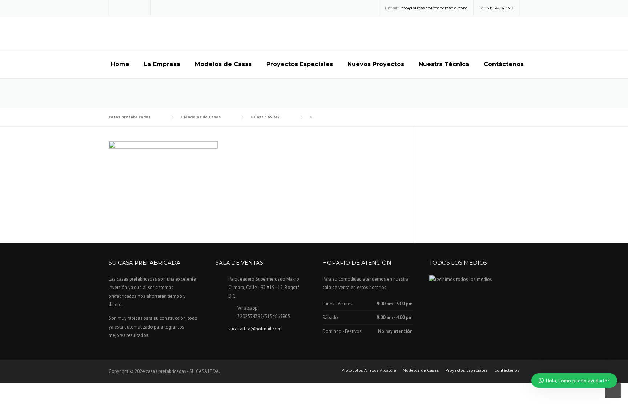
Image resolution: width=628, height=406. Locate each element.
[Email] (140, 7)
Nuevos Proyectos (375, 64)
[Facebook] (119, 7)
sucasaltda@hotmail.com (255, 329)
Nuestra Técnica (444, 64)
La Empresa (162, 64)
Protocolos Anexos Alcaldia (369, 370)
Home (120, 64)
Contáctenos (504, 64)
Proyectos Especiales (299, 64)
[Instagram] (130, 7)
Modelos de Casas (223, 64)
